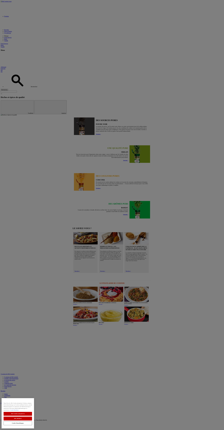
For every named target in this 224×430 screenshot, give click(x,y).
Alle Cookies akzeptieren (18, 413)
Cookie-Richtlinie (14, 410)
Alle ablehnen (18, 418)
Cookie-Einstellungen (18, 423)
